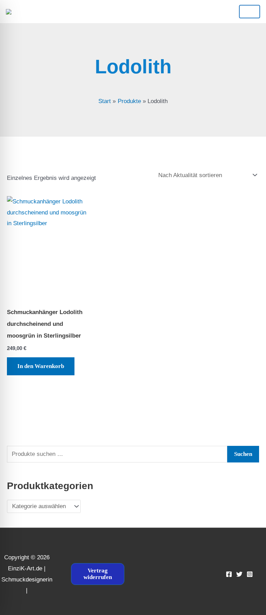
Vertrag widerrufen (97, 573)
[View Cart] (126, 11)
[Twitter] (239, 574)
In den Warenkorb (40, 366)
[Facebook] (229, 574)
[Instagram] (250, 574)
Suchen (243, 454)
